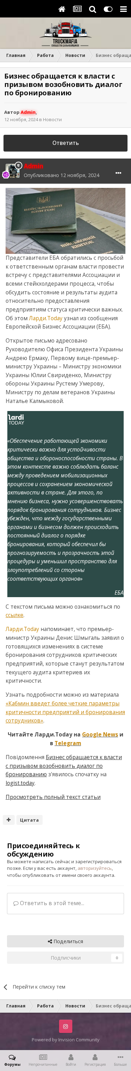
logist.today (20, 783)
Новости (52, 119)
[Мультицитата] (9, 820)
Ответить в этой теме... (51, 903)
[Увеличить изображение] (65, 220)
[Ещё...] (118, 173)
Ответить (65, 143)
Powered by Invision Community (66, 1039)
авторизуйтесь (95, 868)
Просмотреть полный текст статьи (53, 797)
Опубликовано (61, 175)
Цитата (29, 820)
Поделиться (67, 941)
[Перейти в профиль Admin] (13, 171)
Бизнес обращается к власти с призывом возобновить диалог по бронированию (64, 766)
